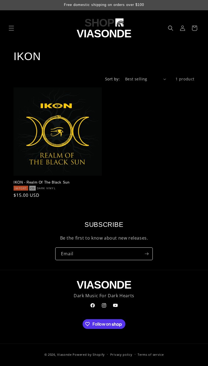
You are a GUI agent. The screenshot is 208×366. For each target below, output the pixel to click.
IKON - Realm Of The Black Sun (41, 182)
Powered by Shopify (89, 354)
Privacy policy (121, 354)
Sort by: (112, 78)
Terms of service (151, 354)
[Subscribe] (146, 253)
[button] (11, 28)
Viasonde (64, 354)
